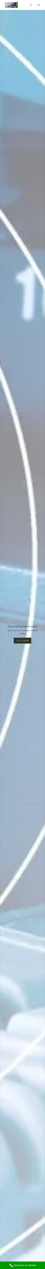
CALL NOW (22, 640)
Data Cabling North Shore (22, 626)
